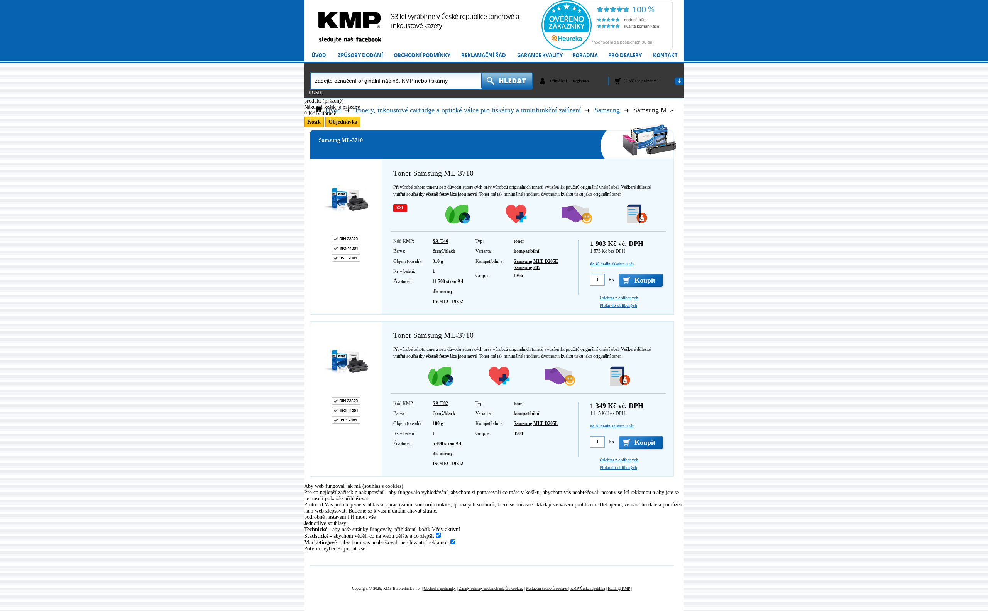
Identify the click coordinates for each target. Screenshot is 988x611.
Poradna (585, 55)
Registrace (581, 81)
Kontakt (665, 55)
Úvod (318, 55)
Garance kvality (540, 55)
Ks (611, 280)
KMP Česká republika (587, 588)
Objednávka (342, 122)
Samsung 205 (527, 267)
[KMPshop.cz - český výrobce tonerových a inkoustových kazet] (349, 20)
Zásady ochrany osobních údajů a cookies (491, 588)
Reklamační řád (483, 55)
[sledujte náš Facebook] (350, 40)
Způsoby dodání (360, 55)
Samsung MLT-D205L (536, 423)
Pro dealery (625, 55)
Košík (315, 92)
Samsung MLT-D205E (536, 261)
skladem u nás (612, 264)
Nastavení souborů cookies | (547, 588)
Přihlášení (558, 81)
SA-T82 (440, 403)
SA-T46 (440, 241)
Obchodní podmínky (422, 55)
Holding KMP (619, 588)
